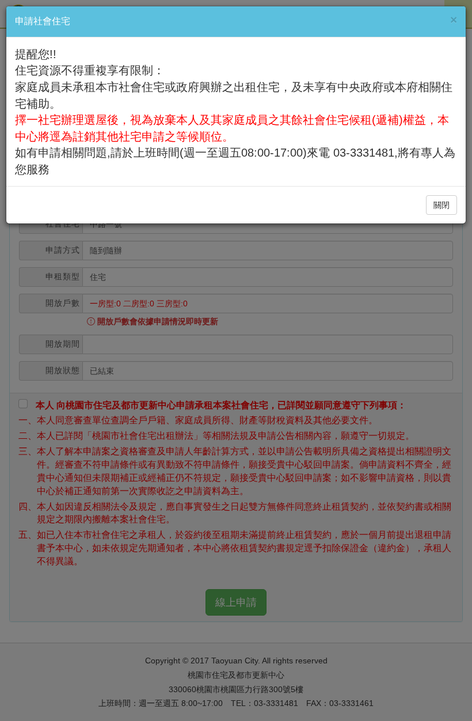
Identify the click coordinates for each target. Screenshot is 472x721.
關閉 (441, 205)
